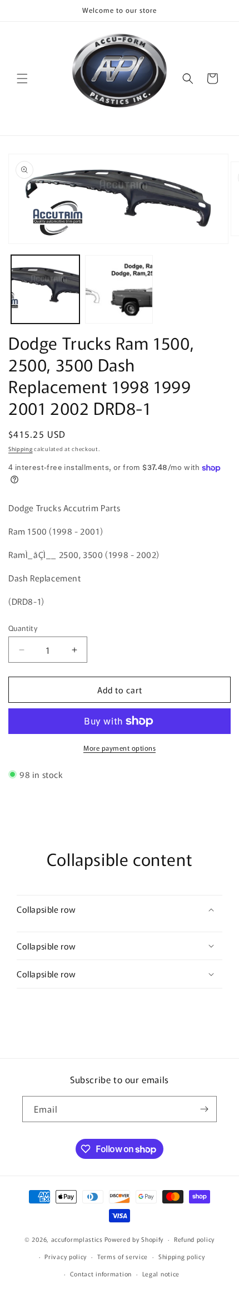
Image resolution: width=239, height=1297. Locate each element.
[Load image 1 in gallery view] (45, 289)
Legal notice (161, 1273)
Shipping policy (181, 1256)
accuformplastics (77, 1239)
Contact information (101, 1273)
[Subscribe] (204, 1109)
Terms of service (122, 1256)
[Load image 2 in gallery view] (119, 289)
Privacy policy (65, 1256)
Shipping (20, 448)
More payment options (119, 747)
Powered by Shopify (134, 1239)
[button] (22, 78)
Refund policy (194, 1239)
